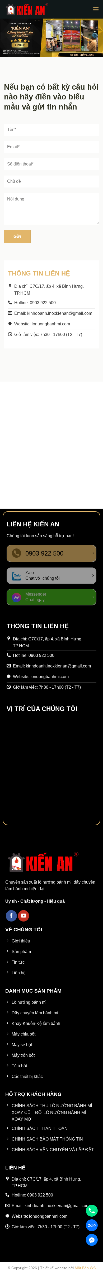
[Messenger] (92, 1240)
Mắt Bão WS (85, 1268)
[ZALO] (92, 1225)
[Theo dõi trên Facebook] (11, 915)
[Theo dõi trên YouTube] (23, 915)
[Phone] (92, 1211)
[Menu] (96, 9)
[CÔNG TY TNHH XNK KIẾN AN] (26, 9)
